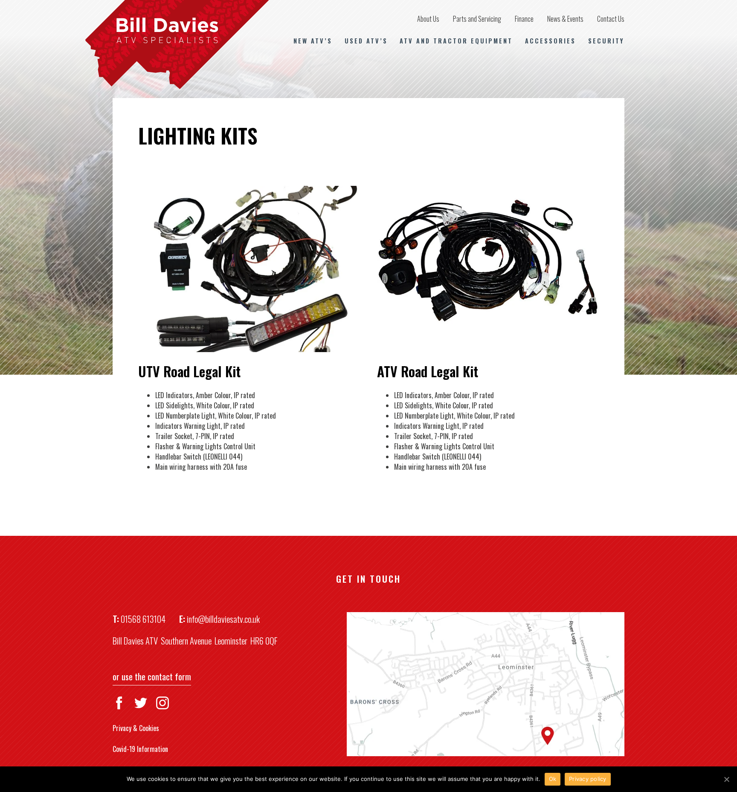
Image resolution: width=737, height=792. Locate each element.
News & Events (565, 19)
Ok (553, 778)
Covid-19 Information (140, 749)
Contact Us (610, 19)
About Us (428, 19)
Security (606, 40)
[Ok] (726, 779)
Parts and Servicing (477, 19)
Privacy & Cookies (136, 728)
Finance (524, 19)
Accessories (550, 40)
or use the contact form (152, 676)
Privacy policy (587, 778)
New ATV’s (312, 40)
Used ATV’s (366, 40)
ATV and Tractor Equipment (456, 40)
